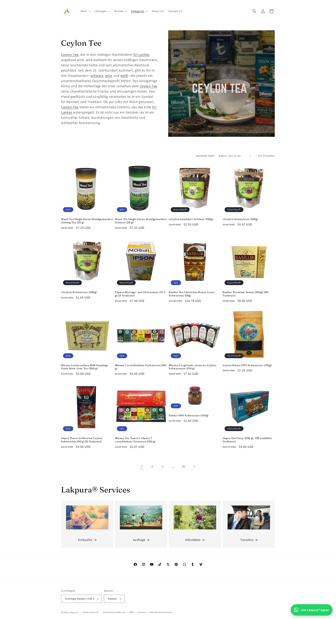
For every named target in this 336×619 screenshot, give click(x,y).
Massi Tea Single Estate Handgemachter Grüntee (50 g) (141, 220)
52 (183, 466)
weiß (124, 75)
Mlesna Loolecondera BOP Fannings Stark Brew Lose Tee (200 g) (84, 367)
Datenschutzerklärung (114, 612)
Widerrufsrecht (91, 612)
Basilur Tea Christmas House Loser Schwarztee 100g (192, 294)
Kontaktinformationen (161, 612)
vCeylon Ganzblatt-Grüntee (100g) (191, 219)
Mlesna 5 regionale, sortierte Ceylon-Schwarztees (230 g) (193, 367)
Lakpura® (74, 612)
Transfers (246, 540)
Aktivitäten (193, 540)
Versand (141, 612)
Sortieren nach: (205, 155)
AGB (132, 612)
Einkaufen (85, 540)
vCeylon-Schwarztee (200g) (79, 292)
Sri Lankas (141, 54)
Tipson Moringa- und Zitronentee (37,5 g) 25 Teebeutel (140, 294)
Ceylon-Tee (70, 54)
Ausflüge (139, 540)
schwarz (97, 75)
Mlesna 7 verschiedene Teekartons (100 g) (140, 367)
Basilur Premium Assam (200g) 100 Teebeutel (245, 294)
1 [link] (142, 466)
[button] (85, 11)
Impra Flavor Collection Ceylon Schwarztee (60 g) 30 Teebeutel (81, 440)
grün (108, 75)
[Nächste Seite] (194, 466)
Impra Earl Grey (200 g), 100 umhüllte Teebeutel (247, 440)
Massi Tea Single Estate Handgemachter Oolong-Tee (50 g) (87, 220)
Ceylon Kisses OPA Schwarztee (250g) (247, 365)
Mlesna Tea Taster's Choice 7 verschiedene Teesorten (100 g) (135, 440)
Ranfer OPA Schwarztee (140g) (188, 415)
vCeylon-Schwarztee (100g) (240, 219)
